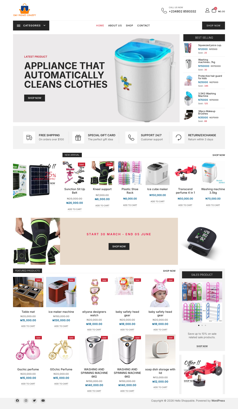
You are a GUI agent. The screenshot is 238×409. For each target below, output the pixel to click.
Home (100, 25)
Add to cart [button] (75, 205)
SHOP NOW (214, 25)
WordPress (218, 400)
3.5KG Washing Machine (207, 94)
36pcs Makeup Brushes (206, 112)
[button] (198, 325)
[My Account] (207, 10)
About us (115, 25)
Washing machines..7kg (206, 61)
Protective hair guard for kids (210, 77)
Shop (129, 25)
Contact (143, 25)
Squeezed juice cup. (210, 45)
